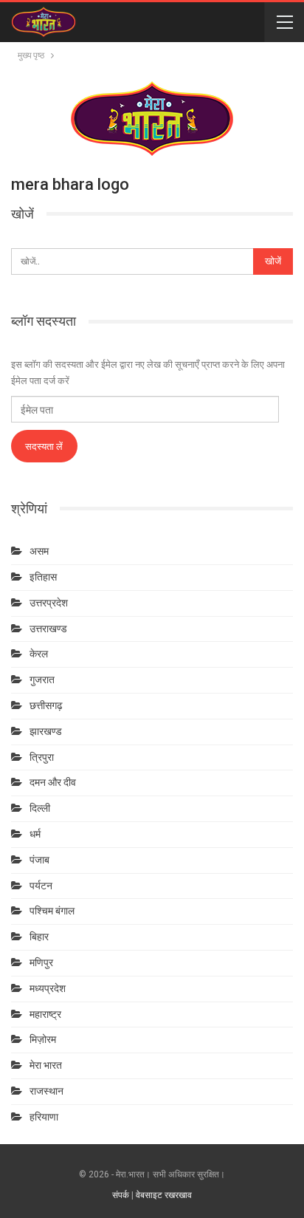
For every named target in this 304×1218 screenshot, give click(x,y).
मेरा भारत (46, 1065)
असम (39, 551)
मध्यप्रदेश (48, 988)
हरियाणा (44, 1117)
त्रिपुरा (42, 757)
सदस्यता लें (44, 446)
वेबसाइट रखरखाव (164, 1195)
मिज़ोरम (43, 1039)
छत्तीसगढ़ (46, 705)
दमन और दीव (53, 782)
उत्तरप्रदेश (49, 603)
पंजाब (39, 860)
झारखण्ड (46, 731)
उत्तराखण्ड (48, 628)
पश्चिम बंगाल (52, 911)
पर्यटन (41, 886)
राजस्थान (46, 1091)
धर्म (35, 834)
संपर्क (120, 1195)
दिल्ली (40, 808)
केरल (39, 654)
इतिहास (43, 577)
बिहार (39, 936)
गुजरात (42, 679)
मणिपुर (41, 962)
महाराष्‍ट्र (45, 1014)
